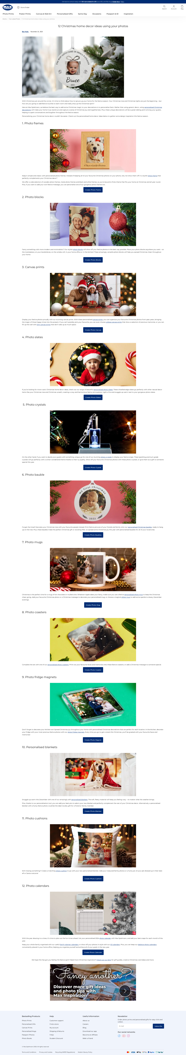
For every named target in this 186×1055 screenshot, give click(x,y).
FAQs (52, 1035)
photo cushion (61, 871)
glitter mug (125, 597)
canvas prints (98, 320)
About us (86, 1021)
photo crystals (106, 457)
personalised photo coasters (58, 665)
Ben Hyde (25, 31)
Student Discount (56, 1038)
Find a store (54, 1024)
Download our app (90, 1031)
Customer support (57, 1021)
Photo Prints (27, 1021)
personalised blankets (79, 800)
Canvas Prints (27, 1028)
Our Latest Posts (14, 19)
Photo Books (27, 1038)
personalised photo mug (133, 595)
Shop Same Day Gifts (116, 1)
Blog (84, 1028)
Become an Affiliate (90, 1035)
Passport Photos (28, 1035)
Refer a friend (88, 1038)
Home (5, 19)
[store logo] (8, 7)
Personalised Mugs (29, 1031)
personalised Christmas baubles (140, 527)
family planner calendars (69, 945)
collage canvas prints (114, 322)
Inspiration (128, 14)
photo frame (152, 176)
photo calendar (105, 938)
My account (54, 1028)
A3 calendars (115, 945)
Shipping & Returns (57, 1031)
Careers (85, 1024)
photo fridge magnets (76, 732)
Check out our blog (104, 960)
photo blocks (78, 249)
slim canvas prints (43, 325)
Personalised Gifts (29, 1024)
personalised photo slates (103, 390)
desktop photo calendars (147, 945)
